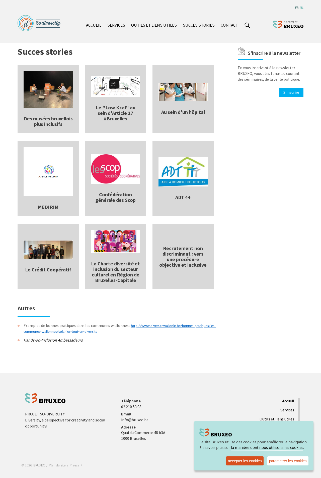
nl (301, 7)
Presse (74, 465)
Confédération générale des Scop (115, 197)
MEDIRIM (48, 207)
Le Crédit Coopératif (48, 269)
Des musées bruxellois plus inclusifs (48, 121)
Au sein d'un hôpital (183, 112)
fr (296, 7)
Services (116, 25)
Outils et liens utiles (154, 25)
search (247, 25)
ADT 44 (183, 197)
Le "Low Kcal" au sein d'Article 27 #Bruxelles (115, 113)
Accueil (93, 25)
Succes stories (199, 25)
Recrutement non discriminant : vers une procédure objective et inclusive (183, 256)
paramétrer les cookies (288, 461)
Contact (229, 25)
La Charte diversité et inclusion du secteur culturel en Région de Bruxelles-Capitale (115, 271)
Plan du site (57, 465)
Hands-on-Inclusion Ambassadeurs (53, 340)
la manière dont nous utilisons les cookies (267, 447)
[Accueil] (41, 23)
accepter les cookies (245, 461)
